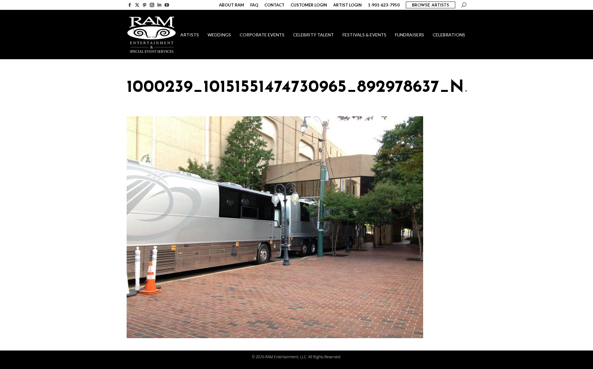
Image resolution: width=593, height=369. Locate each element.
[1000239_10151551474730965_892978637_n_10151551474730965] (296, 227)
